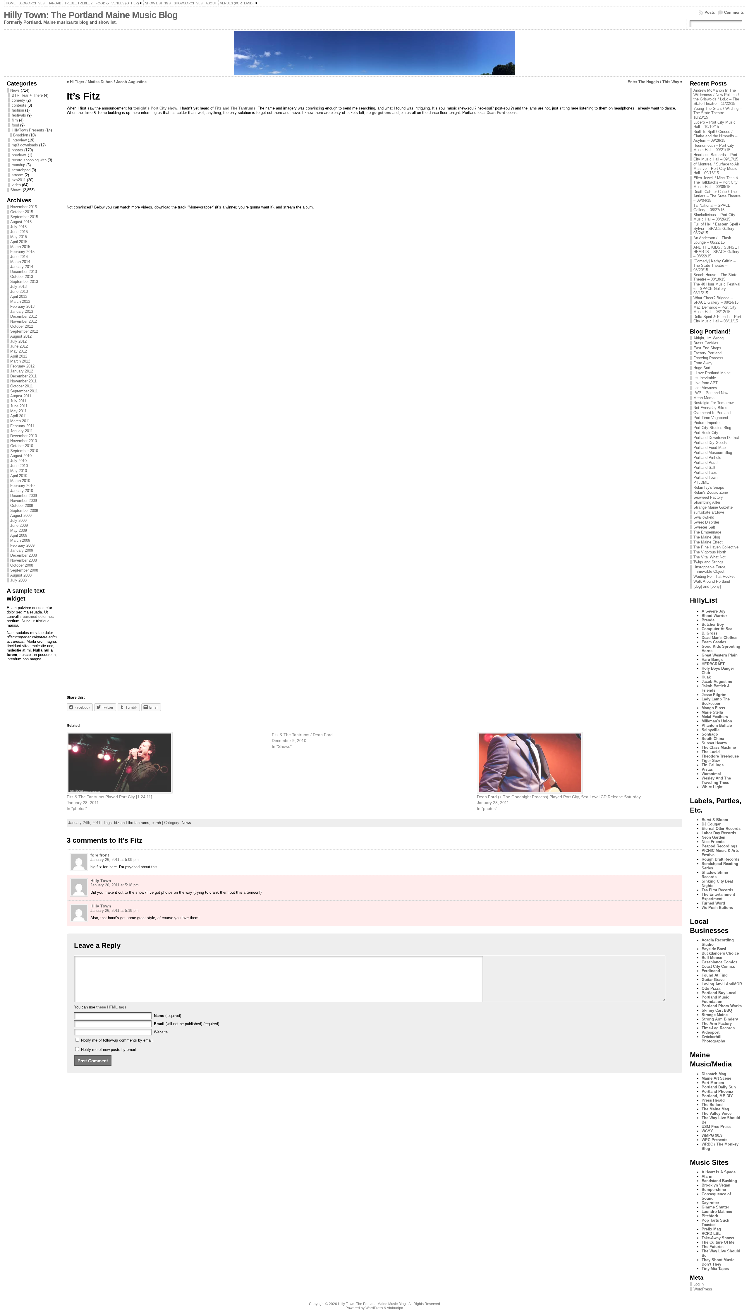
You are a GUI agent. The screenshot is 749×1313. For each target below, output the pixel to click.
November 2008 (23, 560)
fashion (18, 110)
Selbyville (710, 730)
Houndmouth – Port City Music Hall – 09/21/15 (713, 147)
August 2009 (21, 515)
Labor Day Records (719, 833)
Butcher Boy (713, 624)
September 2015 (24, 217)
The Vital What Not (709, 557)
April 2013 (18, 296)
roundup (18, 165)
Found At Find (715, 975)
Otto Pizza (711, 988)
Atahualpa (395, 1308)
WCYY (707, 1131)
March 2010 (20, 480)
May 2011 (18, 411)
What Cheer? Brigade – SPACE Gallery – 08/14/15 (715, 300)
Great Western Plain (720, 655)
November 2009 (23, 500)
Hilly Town (100, 880)
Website (161, 1032)
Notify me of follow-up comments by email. (117, 1040)
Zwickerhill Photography (713, 1039)
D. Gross (709, 633)
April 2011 (18, 416)
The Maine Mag (715, 1109)
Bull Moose (712, 957)
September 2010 (24, 451)
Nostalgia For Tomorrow (713, 403)
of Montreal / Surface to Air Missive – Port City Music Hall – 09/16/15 (716, 168)
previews (19, 155)
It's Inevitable (704, 378)
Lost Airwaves (705, 388)
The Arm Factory (717, 1023)
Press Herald (713, 1100)
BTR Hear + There (27, 95)
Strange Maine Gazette (713, 507)
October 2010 (21, 446)
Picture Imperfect (708, 422)
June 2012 (19, 346)
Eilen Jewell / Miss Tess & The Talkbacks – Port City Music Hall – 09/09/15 (715, 182)
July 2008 (18, 580)
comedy (18, 100)
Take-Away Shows (718, 1238)
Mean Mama (703, 398)
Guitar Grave (713, 979)
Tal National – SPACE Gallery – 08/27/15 (712, 207)
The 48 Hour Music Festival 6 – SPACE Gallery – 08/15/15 (716, 288)
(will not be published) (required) (186, 1024)
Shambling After (706, 502)
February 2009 (22, 545)
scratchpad (21, 170)
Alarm (707, 1176)
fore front (99, 855)
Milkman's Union (717, 721)
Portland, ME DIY (717, 1096)
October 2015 (21, 212)
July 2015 (18, 227)
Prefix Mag (711, 1229)
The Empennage (707, 532)
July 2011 (18, 401)
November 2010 (23, 441)
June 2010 (19, 466)
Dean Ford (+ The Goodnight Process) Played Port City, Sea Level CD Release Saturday (559, 796)
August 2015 (21, 222)
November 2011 (23, 381)
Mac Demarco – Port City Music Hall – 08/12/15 (714, 309)
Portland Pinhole (707, 457)
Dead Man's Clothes (719, 637)
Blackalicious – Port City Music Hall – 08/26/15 (714, 217)
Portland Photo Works (722, 1006)
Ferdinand (711, 971)
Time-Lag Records (718, 1028)
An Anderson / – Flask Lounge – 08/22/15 (712, 240)
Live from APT (705, 383)
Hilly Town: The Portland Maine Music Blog (91, 15)
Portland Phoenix (717, 1091)
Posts (710, 12)
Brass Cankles (705, 343)
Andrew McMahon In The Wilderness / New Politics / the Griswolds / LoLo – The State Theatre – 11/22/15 (716, 97)
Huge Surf (701, 368)
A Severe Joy (713, 611)
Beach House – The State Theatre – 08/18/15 (715, 277)
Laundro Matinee (717, 1211)
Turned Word (713, 903)
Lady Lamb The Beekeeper (716, 701)
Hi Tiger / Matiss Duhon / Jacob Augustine (108, 82)
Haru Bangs (712, 659)
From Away (702, 363)
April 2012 (18, 356)
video (16, 185)
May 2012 (18, 351)
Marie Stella (712, 712)
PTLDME (701, 482)
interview (19, 140)
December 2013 (23, 271)
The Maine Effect (708, 542)
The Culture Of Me (718, 1242)
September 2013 (24, 281)
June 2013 (19, 291)
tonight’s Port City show (155, 108)
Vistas (707, 769)
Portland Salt (704, 467)
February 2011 (22, 426)
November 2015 (23, 207)
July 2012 (18, 341)
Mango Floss (713, 708)
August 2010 (21, 456)
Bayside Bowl (714, 949)
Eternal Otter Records (721, 828)
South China (713, 738)
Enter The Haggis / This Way (653, 82)
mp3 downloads (25, 145)
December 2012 (23, 316)
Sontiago (710, 734)
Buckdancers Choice (720, 953)
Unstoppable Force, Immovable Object (709, 569)
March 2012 (20, 361)
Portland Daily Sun (719, 1087)
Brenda (708, 620)
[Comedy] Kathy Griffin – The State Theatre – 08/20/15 (714, 265)
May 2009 (18, 530)
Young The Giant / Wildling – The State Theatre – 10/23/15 (717, 112)
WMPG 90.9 (712, 1135)
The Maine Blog (706, 537)
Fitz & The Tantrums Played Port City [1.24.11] (109, 796)
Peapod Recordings (719, 846)
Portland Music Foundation (715, 999)
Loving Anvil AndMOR (722, 984)
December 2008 (23, 555)
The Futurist (713, 1246)
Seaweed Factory (708, 497)
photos (17, 150)
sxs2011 (19, 180)
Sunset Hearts (714, 743)
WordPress (702, 1289)
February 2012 (22, 366)
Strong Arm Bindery (720, 1019)
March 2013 (20, 301)
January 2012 (21, 371)
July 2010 (18, 461)
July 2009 (18, 520)
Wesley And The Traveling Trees (716, 780)
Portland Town (705, 477)
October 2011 (21, 386)
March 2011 (20, 421)
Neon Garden (713, 837)
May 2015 (18, 237)
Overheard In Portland (712, 413)
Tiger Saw (711, 760)
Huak (706, 677)
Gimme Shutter (715, 1207)
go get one (381, 112)
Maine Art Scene (716, 1078)
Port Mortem (713, 1083)
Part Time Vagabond (710, 418)
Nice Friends (713, 842)
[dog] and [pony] (707, 586)
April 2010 (18, 475)
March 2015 (20, 247)
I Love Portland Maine (712, 373)
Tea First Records (717, 890)
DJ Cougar (711, 824)
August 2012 (21, 336)
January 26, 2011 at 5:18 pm (114, 885)
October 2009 (21, 505)
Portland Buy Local (719, 993)
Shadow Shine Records (715, 874)
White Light (712, 787)
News (15, 90)
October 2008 (21, 565)
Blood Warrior (714, 615)
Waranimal (711, 774)
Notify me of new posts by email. (109, 1049)
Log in (698, 1284)
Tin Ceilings (713, 765)
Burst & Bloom (715, 820)
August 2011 (20, 396)
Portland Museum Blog (712, 452)
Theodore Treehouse (720, 756)
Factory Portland (707, 353)
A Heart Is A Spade (719, 1172)
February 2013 (22, 306)
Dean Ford (496, 112)
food (15, 125)
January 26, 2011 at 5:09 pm (114, 859)
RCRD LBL (711, 1233)
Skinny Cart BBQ (717, 1010)
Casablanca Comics (719, 962)
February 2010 (22, 485)
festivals (19, 115)
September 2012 (24, 331)
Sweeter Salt (704, 527)
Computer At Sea (717, 629)
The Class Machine (719, 747)
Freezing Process (708, 358)
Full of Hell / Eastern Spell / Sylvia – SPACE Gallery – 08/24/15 (716, 228)
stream (17, 175)
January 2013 (21, 311)
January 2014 (21, 266)
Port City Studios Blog (712, 427)
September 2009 (24, 510)
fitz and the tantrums (131, 822)
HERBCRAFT (713, 664)
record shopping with (29, 160)
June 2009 (19, 525)
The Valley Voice (716, 1113)
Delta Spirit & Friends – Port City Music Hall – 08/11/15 (717, 318)
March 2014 (20, 261)
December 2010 (23, 436)
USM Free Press (716, 1126)
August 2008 (21, 575)
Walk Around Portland (711, 581)
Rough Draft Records (720, 859)
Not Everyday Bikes (710, 408)
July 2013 (18, 286)
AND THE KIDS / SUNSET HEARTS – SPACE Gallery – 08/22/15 (716, 251)
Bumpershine (714, 1189)
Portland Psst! (705, 462)
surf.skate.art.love (708, 512)
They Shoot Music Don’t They (718, 1262)
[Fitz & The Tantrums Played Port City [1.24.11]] (166, 763)
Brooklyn (20, 135)
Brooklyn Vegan (716, 1185)
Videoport (710, 1032)
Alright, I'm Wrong (708, 338)
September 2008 (24, 570)
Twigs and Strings (708, 562)
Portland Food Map (709, 447)
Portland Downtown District (716, 437)
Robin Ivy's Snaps (708, 487)
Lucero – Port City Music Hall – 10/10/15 (714, 124)
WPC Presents (714, 1140)
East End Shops (707, 348)
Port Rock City (705, 432)
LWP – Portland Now (710, 393)
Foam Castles (714, 642)
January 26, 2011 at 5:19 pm (114, 910)
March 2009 (20, 540)
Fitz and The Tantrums (235, 108)
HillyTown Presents (28, 130)
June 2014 (19, 256)
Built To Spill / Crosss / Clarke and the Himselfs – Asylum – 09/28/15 (715, 136)
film (15, 120)
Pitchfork (710, 1216)
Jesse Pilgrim (714, 695)
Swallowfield (703, 517)
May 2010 (18, 471)
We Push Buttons (717, 907)
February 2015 (22, 251)
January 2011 (21, 431)
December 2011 (23, 376)
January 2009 (21, 550)
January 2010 (21, 490)
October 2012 (21, 326)
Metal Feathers (715, 716)
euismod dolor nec (38, 616)
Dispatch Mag (714, 1074)
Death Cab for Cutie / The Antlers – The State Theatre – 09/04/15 (717, 196)
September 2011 (24, 391)
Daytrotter (710, 1203)
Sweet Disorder (706, 522)
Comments (734, 12)
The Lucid (711, 752)
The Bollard (712, 1104)
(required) (167, 1015)
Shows (16, 190)
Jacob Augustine (717, 681)
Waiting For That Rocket (714, 576)
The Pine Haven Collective (715, 547)
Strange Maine (715, 1015)
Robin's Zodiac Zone (710, 492)
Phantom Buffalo (717, 725)
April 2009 (18, 535)
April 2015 (18, 242)
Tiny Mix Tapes (715, 1268)
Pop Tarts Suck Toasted (715, 1222)
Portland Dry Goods (710, 442)
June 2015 (19, 232)
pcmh (156, 822)
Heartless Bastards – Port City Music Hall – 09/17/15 (715, 157)
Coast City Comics (718, 966)
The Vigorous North (709, 552)
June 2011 (19, 406)
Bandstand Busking (719, 1181)
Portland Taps (705, 472)
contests (19, 105)
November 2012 (23, 321)
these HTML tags (111, 1007)
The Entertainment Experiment (718, 896)
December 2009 (23, 495)
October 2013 (21, 276)
